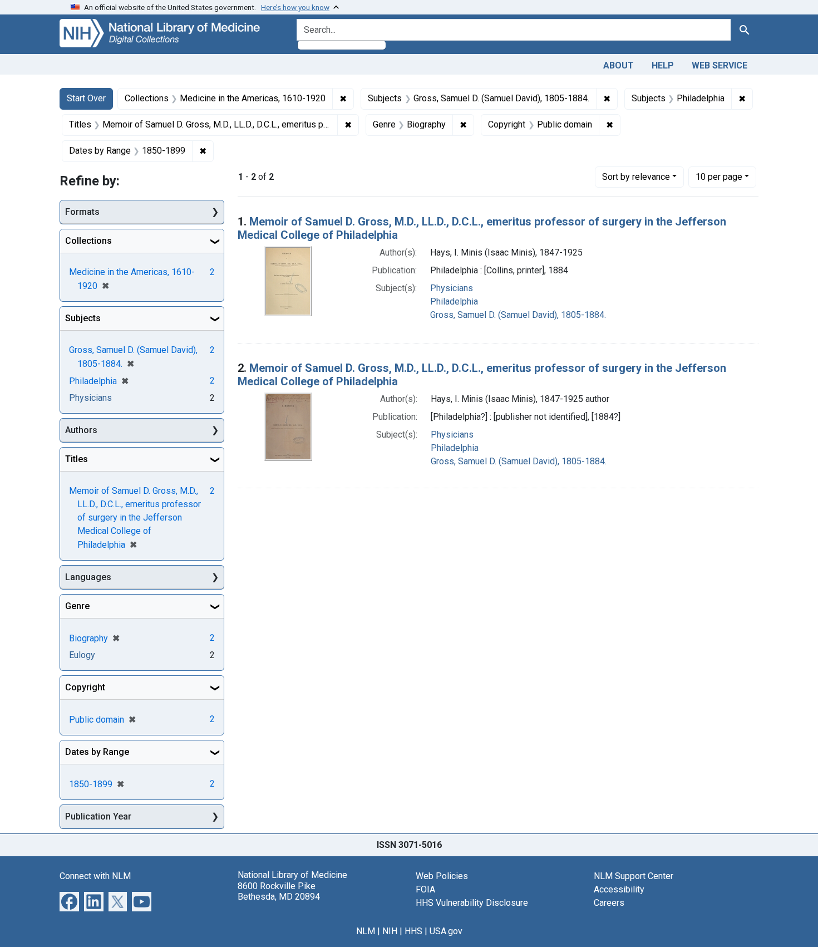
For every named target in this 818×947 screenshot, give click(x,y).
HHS (413, 931)
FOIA (425, 889)
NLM (365, 931)
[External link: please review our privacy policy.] (69, 901)
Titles (76, 459)
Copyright (85, 687)
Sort (636, 176)
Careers (609, 902)
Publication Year (98, 816)
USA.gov (446, 931)
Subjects (83, 318)
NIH (389, 931)
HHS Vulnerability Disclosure (472, 902)
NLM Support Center (633, 876)
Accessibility (619, 889)
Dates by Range (97, 752)
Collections (88, 240)
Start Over (86, 98)
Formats (82, 212)
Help (663, 65)
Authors (81, 430)
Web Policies (442, 876)
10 (719, 176)
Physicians (451, 288)
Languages (88, 577)
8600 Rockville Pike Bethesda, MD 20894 (279, 891)
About (618, 65)
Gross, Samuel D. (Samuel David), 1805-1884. (518, 315)
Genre (77, 606)
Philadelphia (454, 301)
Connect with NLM (95, 876)
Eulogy (82, 655)
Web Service (719, 65)
